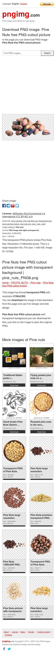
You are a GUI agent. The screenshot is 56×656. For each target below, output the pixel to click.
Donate (31, 632)
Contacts (8, 635)
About (6, 632)
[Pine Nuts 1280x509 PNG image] (14, 544)
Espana (24, 3)
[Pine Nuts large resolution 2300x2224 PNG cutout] (14, 497)
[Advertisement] (28, 86)
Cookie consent (43, 632)
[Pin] (12, 205)
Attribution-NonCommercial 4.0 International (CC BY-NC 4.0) (23, 215)
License (15, 632)
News (22, 632)
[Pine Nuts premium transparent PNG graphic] (41, 498)
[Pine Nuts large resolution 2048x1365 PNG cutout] (41, 591)
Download (14, 385)
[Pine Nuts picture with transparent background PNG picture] (14, 591)
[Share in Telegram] (8, 205)
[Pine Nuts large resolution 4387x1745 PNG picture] (41, 451)
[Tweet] (17, 205)
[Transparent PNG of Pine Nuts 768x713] (41, 544)
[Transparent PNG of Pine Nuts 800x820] (14, 451)
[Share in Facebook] (4, 205)
